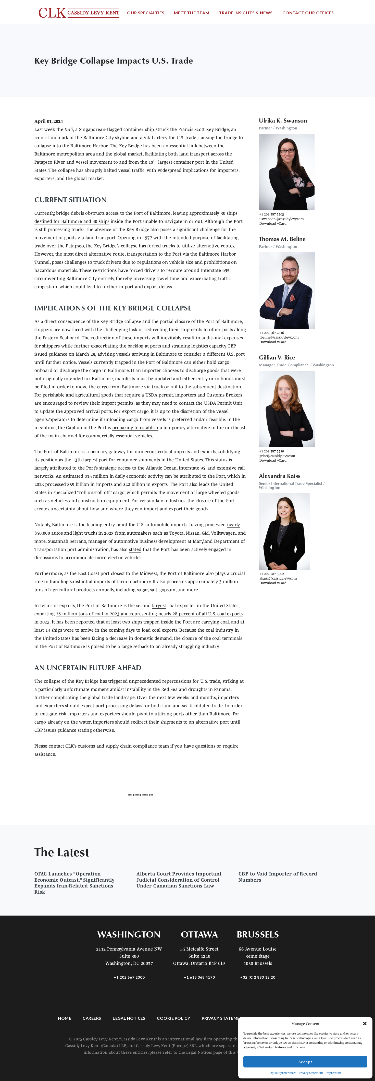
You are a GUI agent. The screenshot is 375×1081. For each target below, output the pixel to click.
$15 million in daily (105, 476)
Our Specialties (145, 12)
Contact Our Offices (308, 12)
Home (64, 1018)
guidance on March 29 (71, 354)
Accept (305, 1061)
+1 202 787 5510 (271, 451)
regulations (149, 262)
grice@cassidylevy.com (277, 456)
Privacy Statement (311, 1072)
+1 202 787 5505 (271, 214)
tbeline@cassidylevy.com (279, 337)
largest (159, 605)
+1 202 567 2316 (271, 333)
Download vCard (272, 223)
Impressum (333, 1072)
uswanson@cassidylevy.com (281, 219)
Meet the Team (191, 12)
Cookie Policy (173, 1018)
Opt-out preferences (283, 1072)
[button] (364, 1023)
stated (135, 549)
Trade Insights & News (246, 12)
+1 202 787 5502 (271, 574)
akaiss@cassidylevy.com (278, 578)
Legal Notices (129, 1018)
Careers (92, 1018)
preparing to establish (135, 427)
